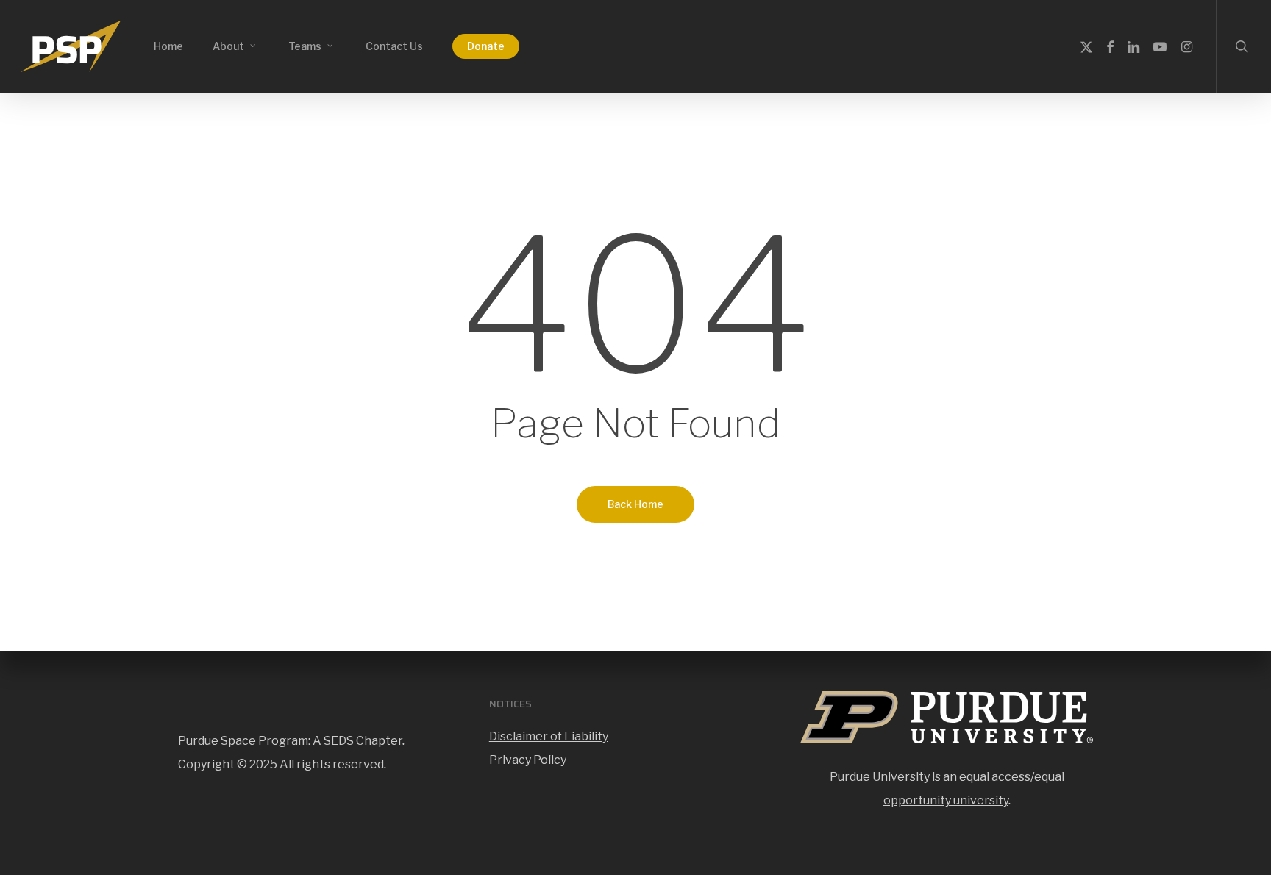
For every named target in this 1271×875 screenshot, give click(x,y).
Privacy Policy (527, 760)
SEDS (339, 741)
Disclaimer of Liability (548, 736)
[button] (1243, 7)
